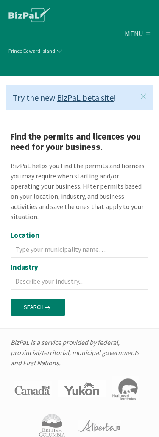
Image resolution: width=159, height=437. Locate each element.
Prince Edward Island (31, 50)
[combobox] (79, 249)
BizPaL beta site (85, 97)
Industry (25, 267)
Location (25, 235)
